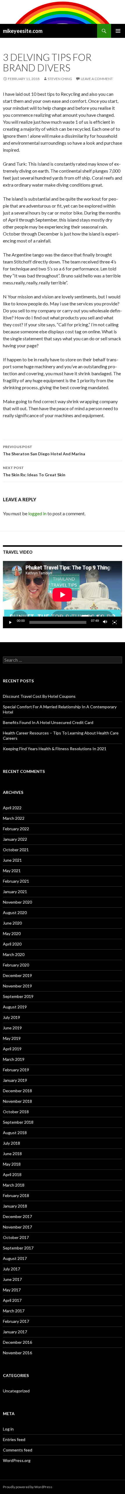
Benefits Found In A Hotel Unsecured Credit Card (48, 722)
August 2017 (15, 1258)
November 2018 (17, 1101)
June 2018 (12, 1153)
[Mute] (105, 622)
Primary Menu (118, 31)
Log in (8, 1428)
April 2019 (12, 1048)
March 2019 (13, 1059)
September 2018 (18, 1122)
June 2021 (12, 860)
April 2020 (12, 943)
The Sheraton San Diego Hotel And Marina (44, 450)
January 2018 (15, 1205)
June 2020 (12, 923)
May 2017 (12, 1289)
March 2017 (13, 1310)
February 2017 (16, 1321)
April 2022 (12, 807)
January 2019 (15, 1080)
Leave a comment (97, 79)
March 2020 (13, 954)
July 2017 (11, 1268)
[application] (62, 594)
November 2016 (17, 1352)
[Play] (10, 622)
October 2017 (16, 1237)
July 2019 (11, 1017)
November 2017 (17, 1226)
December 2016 (17, 1342)
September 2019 (18, 996)
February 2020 (16, 964)
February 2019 (16, 1069)
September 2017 (18, 1247)
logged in (37, 513)
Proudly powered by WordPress (27, 1487)
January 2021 (15, 891)
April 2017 (12, 1300)
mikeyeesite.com (22, 31)
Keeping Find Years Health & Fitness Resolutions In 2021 (54, 748)
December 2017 (17, 1216)
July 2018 (11, 1143)
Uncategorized (16, 1390)
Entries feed (14, 1439)
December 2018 (17, 1090)
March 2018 (13, 1185)
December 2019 (17, 975)
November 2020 (17, 902)
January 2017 (15, 1331)
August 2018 (15, 1132)
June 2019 (12, 1027)
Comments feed (17, 1449)
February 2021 (16, 881)
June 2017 (12, 1279)
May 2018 (12, 1164)
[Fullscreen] (114, 622)
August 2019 (15, 1006)
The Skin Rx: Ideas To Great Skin (34, 471)
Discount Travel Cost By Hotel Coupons (39, 696)
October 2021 (16, 849)
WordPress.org (17, 1460)
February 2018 (16, 1195)
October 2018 (16, 1111)
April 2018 (12, 1174)
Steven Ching (60, 79)
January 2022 (15, 839)
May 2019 (12, 1038)
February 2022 (16, 828)
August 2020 (15, 912)
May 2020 (12, 933)
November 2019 (17, 985)
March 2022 (13, 818)
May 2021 (12, 870)
